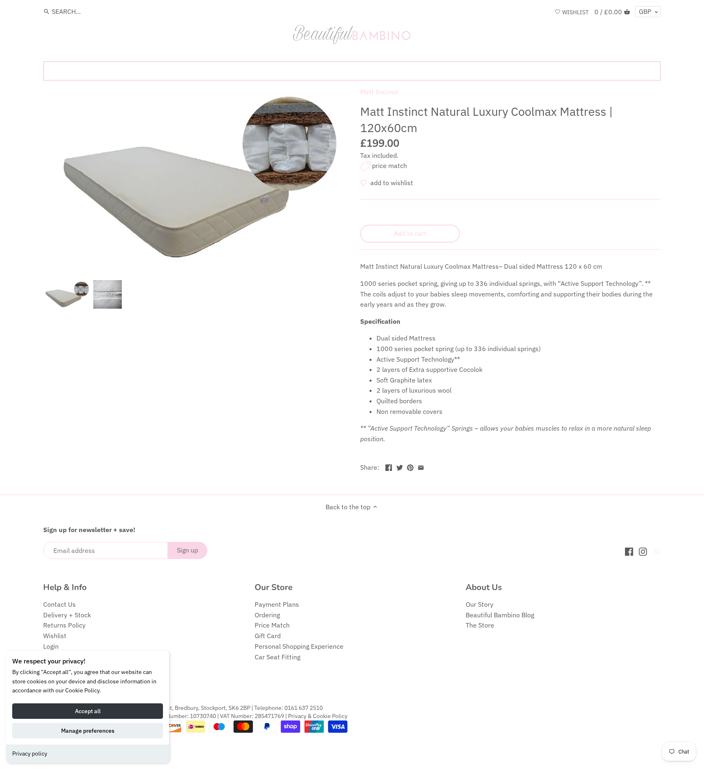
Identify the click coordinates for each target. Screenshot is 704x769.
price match (389, 165)
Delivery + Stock (67, 615)
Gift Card (268, 636)
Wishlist (54, 636)
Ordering (267, 615)
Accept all (88, 711)
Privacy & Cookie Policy (318, 716)
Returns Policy (64, 625)
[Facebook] (629, 551)
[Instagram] (643, 551)
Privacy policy (29, 753)
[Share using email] (421, 466)
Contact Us (59, 604)
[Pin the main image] (410, 466)
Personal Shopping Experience (299, 646)
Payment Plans (277, 604)
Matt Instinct (379, 92)
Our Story (479, 604)
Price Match (272, 625)
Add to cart (410, 233)
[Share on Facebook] (388, 466)
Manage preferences (87, 730)
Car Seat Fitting (277, 657)
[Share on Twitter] (399, 466)
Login (51, 646)
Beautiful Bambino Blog (500, 615)
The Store (480, 625)
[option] (66, 294)
